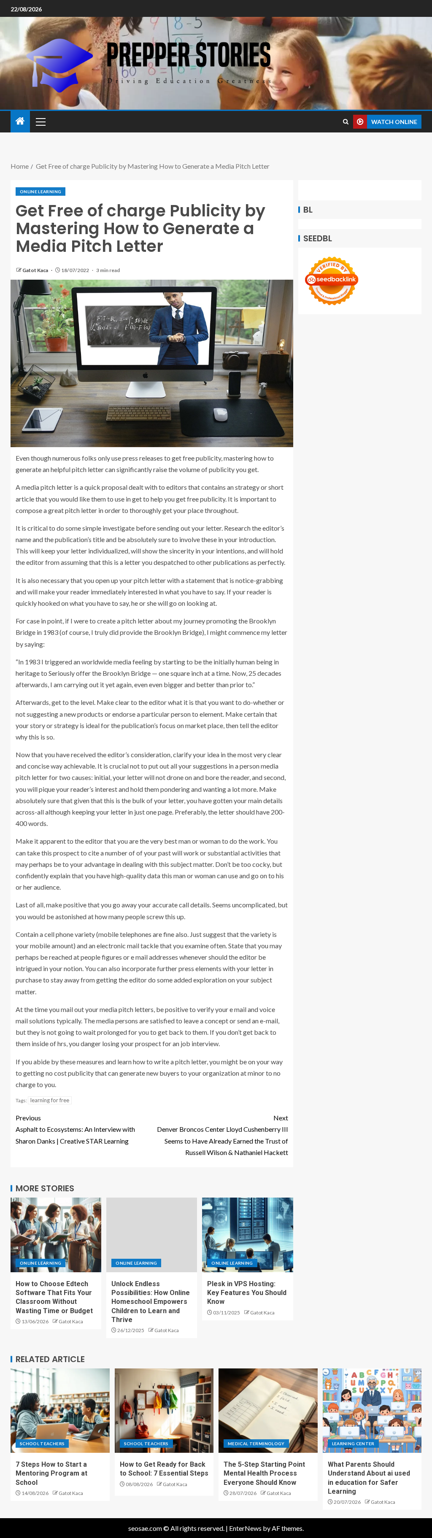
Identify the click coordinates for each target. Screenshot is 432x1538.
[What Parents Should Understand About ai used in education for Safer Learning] (372, 1410)
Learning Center (353, 1443)
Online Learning (40, 191)
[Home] (20, 121)
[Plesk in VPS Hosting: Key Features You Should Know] (247, 1235)
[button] (40, 121)
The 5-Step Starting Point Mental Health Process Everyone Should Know (264, 1473)
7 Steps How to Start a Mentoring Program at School (51, 1473)
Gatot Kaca (35, 270)
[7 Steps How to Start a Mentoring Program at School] (60, 1410)
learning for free (49, 1100)
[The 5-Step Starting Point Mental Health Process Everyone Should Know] (268, 1410)
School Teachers (42, 1443)
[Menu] (40, 121)
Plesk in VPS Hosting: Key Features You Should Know (246, 1293)
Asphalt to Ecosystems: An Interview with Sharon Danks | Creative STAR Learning (75, 1129)
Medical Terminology (256, 1443)
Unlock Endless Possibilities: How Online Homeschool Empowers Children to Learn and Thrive (150, 1302)
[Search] (345, 121)
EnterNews (245, 1528)
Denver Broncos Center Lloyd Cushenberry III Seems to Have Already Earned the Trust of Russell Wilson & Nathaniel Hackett (222, 1135)
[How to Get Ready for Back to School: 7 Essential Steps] (164, 1410)
